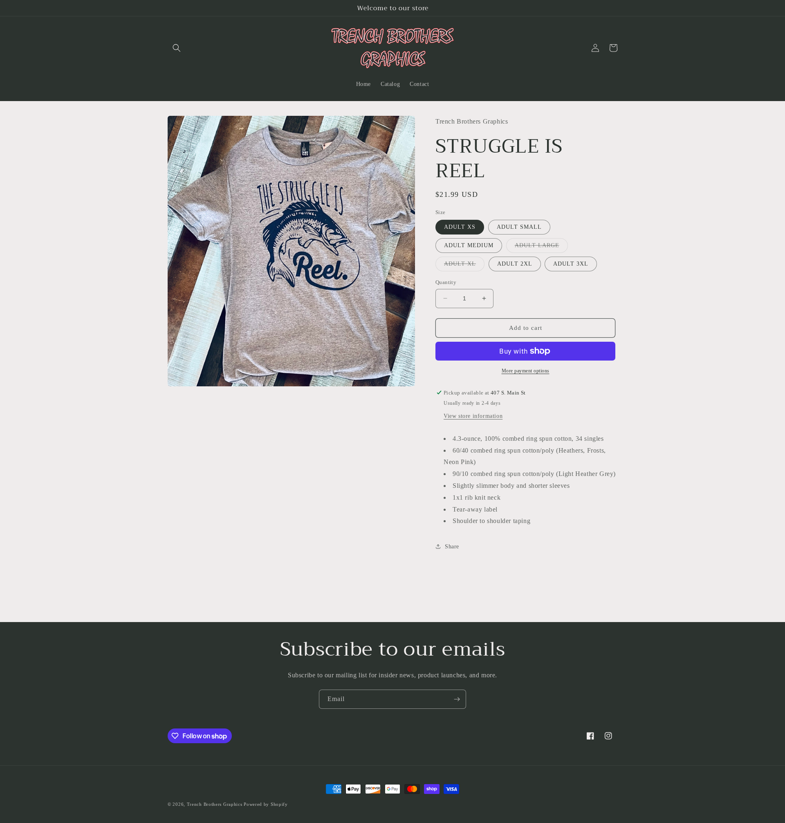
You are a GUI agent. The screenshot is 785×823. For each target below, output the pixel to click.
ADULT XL (464, 265)
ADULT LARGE (541, 247)
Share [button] (452, 546)
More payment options (526, 371)
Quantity (445, 282)
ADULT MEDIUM (468, 245)
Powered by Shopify (266, 804)
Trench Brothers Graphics (214, 804)
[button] (177, 48)
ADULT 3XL (570, 264)
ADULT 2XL (514, 264)
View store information (473, 416)
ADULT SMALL (519, 227)
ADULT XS (459, 227)
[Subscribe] (457, 699)
